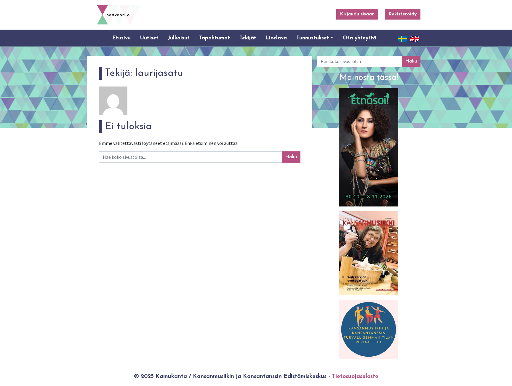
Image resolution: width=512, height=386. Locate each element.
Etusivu (121, 38)
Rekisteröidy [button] (402, 14)
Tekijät (247, 38)
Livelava (276, 38)
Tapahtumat (214, 38)
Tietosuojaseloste (355, 376)
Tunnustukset (312, 38)
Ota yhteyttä (359, 38)
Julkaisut (179, 38)
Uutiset (149, 38)
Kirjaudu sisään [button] (357, 14)
